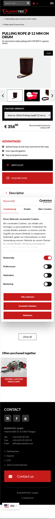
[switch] (48, 266)
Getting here (11, 451)
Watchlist (17, 165)
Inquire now (19, 178)
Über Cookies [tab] (45, 209)
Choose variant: (14, 108)
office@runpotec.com (22, 443)
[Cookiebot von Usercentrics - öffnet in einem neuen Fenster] (39, 201)
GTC (7, 460)
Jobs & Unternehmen (15, 464)
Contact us (25, 476)
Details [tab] (27, 209)
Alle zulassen (27, 297)
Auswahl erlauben (27, 306)
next (52, 96)
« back (48, 53)
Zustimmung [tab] (10, 209)
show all (27, 336)
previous (3, 96)
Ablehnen (27, 315)
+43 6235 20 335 (20, 436)
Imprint (9, 455)
